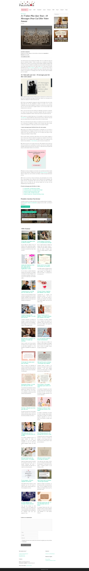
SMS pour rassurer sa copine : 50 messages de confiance (44, 458)
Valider (49, 219)
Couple (30, 9)
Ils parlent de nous (22, 556)
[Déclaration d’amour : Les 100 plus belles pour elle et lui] (28, 382)
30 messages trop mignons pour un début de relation (28, 242)
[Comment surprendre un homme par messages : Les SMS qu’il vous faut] (28, 312)
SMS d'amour (23, 13)
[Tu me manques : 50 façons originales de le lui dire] (28, 478)
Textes (57, 9)
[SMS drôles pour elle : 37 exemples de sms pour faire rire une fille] (28, 430)
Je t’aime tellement (33, 140)
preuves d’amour (31, 67)
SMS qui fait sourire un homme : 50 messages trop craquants (44, 362)
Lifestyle (61, 9)
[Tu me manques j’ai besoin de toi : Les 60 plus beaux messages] (44, 239)
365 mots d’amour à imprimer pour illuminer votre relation (44, 292)
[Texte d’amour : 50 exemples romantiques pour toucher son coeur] (44, 382)
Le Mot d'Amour (29, 565)
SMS (53, 9)
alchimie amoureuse (43, 172)
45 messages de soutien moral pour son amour (27, 362)
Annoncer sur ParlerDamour (50, 553)
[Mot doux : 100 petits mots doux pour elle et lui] (28, 405)
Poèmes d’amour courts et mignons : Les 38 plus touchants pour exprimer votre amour (44, 316)
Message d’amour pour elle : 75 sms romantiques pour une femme (44, 504)
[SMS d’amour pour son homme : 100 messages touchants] (44, 478)
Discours (48, 9)
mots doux (40, 67)
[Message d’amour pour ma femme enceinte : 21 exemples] (28, 455)
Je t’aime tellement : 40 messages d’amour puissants (27, 503)
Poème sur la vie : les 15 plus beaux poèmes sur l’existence (43, 265)
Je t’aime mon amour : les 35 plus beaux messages (33, 189)
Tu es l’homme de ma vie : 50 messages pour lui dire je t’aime (44, 433)
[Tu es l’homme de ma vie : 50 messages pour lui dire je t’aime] (44, 430)
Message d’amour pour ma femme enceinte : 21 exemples (27, 458)
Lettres (44, 9)
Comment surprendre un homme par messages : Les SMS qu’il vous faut (28, 316)
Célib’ (34, 9)
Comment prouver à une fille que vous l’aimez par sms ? (27, 292)
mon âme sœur (23, 117)
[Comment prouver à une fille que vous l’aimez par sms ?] (28, 289)
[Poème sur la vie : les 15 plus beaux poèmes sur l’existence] (44, 262)
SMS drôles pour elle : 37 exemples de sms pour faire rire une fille (28, 434)
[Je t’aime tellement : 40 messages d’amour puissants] (28, 500)
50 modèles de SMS (25, 56)
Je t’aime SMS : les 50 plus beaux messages (32, 188)
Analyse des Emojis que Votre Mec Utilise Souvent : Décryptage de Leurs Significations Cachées (27, 266)
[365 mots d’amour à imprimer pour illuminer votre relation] (44, 289)
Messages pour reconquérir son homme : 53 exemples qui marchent (28, 340)
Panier (66, 9)
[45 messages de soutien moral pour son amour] (28, 359)
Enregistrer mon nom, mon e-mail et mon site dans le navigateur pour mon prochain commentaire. (37, 541)
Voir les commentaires (25, 206)
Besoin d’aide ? (24, 9)
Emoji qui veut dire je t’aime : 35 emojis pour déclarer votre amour (44, 409)
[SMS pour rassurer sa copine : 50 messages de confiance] (44, 455)
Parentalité (39, 9)
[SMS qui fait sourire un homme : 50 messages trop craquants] (44, 359)
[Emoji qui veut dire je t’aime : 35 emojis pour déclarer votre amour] (44, 405)
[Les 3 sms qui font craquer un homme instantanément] (44, 336)
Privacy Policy (47, 559)
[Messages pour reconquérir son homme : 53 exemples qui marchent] (28, 336)
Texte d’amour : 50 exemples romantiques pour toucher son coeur (44, 385)
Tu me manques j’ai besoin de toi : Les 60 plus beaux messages (44, 242)
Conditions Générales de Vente (50, 560)
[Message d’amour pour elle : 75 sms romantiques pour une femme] (44, 500)
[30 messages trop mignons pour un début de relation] (28, 239)
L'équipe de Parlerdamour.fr (23, 553)
